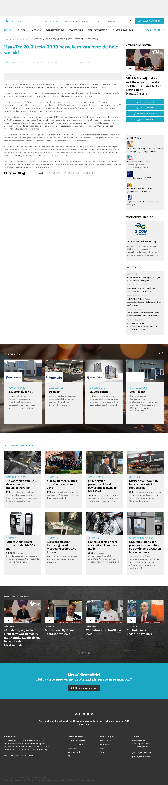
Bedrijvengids (55, 30)
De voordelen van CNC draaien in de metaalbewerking (21, 484)
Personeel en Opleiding (141, 538)
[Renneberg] (135, 377)
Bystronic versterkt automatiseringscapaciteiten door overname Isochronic (142, 326)
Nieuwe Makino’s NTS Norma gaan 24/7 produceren (143, 484)
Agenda (36, 30)
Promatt (54, 391)
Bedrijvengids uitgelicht (139, 217)
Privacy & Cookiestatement (47, 780)
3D (69, 756)
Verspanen (132, 274)
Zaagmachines (56, 388)
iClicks (43, 778)
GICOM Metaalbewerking (141, 241)
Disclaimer (64, 780)
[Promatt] (54, 377)
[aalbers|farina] (94, 377)
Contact (112, 21)
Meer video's (84, 653)
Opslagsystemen (98, 388)
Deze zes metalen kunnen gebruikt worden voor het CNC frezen (61, 547)
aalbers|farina (99, 391)
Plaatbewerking (17, 388)
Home (7, 30)
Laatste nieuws (134, 267)
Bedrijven (104, 745)
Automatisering (134, 309)
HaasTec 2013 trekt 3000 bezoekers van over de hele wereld (61, 49)
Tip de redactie (146, 102)
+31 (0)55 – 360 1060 (143, 753)
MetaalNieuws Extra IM (17, 477)
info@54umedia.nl (142, 756)
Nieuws (20, 30)
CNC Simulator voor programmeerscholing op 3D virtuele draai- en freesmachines (145, 547)
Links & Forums (123, 30)
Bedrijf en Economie (137, 285)
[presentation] (159, 353)
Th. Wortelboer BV (21, 391)
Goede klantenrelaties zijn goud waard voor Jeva (62, 484)
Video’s (99, 21)
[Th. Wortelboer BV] (13, 377)
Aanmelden (105, 741)
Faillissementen (98, 30)
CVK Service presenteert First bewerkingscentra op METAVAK (102, 486)
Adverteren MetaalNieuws (14, 780)
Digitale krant (147, 108)
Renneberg (137, 391)
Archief (85, 21)
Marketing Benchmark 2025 (139, 178)
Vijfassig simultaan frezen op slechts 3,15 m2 (20, 545)
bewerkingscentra (55, 173)
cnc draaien (74, 173)
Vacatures (76, 30)
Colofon (30, 780)
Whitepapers (134, 138)
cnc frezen (89, 173)
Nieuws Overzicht (21, 39)
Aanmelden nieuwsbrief (149, 21)
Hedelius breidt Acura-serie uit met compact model (103, 545)
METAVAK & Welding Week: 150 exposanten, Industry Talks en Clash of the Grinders (144, 302)
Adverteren (71, 21)
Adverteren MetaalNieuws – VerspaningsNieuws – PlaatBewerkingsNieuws (139, 165)
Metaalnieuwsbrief (147, 113)
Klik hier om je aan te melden (84, 688)
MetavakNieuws (95, 477)
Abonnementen (52, 21)
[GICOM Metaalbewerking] (141, 239)
